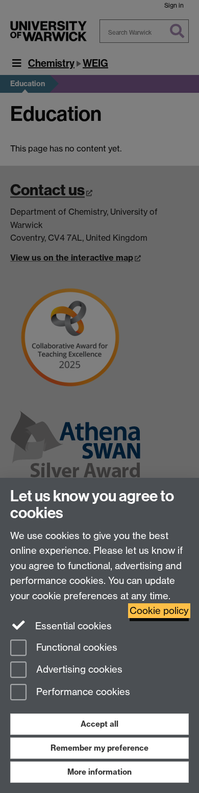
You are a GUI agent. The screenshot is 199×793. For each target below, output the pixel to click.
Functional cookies (75, 647)
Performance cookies (82, 692)
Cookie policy (159, 611)
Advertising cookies (78, 670)
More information (99, 772)
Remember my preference (99, 748)
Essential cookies (72, 626)
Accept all (99, 724)
